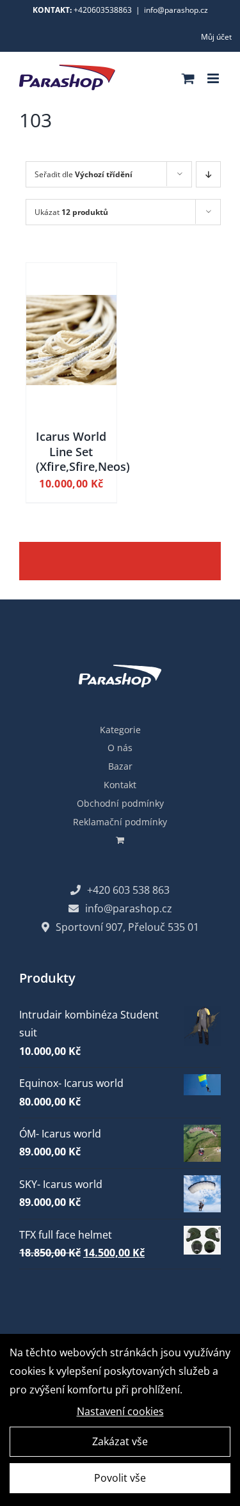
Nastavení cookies (120, 1411)
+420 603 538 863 (128, 890)
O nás (120, 747)
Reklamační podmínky (120, 822)
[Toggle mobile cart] (188, 78)
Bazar (120, 766)
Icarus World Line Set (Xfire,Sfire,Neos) (83, 451)
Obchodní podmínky (120, 803)
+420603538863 (103, 9)
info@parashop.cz (176, 9)
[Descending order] (208, 174)
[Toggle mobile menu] (214, 78)
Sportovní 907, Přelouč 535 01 (127, 927)
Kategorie (120, 730)
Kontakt (120, 785)
